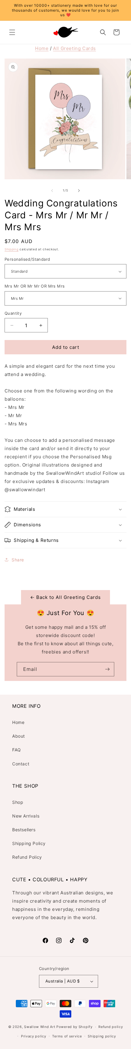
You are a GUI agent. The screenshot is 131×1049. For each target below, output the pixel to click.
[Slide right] (79, 190)
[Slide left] (52, 190)
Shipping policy (102, 1036)
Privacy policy (33, 1036)
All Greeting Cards (74, 48)
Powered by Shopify (74, 1027)
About (18, 736)
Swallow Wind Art (39, 1027)
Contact (20, 763)
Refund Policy (27, 857)
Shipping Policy (29, 843)
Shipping (12, 249)
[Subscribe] (107, 669)
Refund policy (110, 1027)
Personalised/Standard (27, 259)
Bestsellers (24, 829)
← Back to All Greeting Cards (65, 597)
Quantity (13, 313)
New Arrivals (25, 815)
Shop (17, 802)
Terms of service (67, 1036)
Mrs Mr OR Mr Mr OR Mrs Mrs (35, 286)
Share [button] (18, 559)
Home (41, 48)
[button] (12, 32)
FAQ (16, 749)
